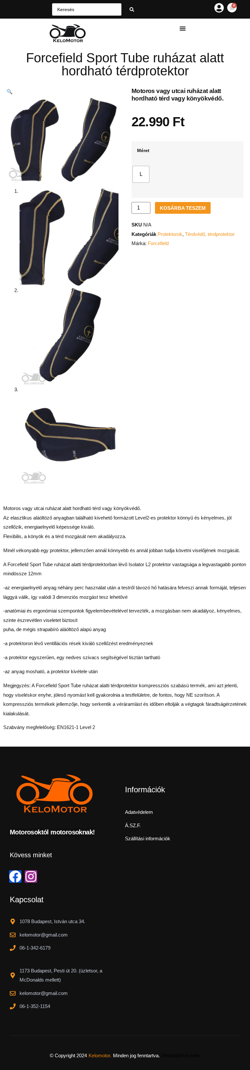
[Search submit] (132, 9)
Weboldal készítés (180, 1055)
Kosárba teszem (183, 208)
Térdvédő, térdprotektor (210, 234)
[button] (10, 91)
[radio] (141, 174)
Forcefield (158, 243)
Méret (143, 150)
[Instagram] (31, 876)
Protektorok (170, 234)
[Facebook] (15, 876)
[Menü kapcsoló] (182, 28)
